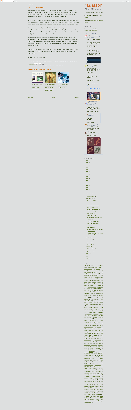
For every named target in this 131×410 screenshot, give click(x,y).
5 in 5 (90, 265)
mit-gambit (88, 346)
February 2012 (90, 249)
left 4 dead (97, 332)
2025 (87, 163)
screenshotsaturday (88, 379)
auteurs (100, 275)
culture (90, 292)
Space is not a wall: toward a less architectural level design (37, 86)
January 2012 (90, 251)
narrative (87, 350)
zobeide (89, 402)
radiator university (88, 373)
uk (94, 396)
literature (99, 338)
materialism (87, 345)
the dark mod (92, 389)
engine (94, 301)
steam (91, 384)
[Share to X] (38, 64)
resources (97, 375)
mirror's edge (100, 345)
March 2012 (90, 246)
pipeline (101, 360)
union (98, 396)
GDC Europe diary (91, 213)
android (99, 270)
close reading (93, 283)
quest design (87, 371)
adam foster (98, 267)
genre (95, 312)
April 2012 (90, 244)
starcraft (86, 384)
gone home (95, 314)
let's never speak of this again (48, 65)
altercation (86, 270)
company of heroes (92, 287)
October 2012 (90, 198)
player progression (97, 361)
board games (87, 279)
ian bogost (92, 320)
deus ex (94, 297)
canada (85, 282)
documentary (93, 299)
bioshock (96, 277)
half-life (94, 315)
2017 (87, 181)
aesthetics (98, 269)
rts (96, 378)
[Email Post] (43, 64)
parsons (94, 358)
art (96, 274)
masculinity (89, 343)
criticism (100, 290)
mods (99, 346)
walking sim (99, 399)
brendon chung (88, 280)
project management (93, 368)
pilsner (94, 360)
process (86, 366)
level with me (93, 335)
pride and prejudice (88, 365)
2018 (87, 178)
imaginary (86, 322)
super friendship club (89, 386)
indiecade (94, 325)
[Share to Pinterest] (40, 64)
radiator (98, 371)
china (99, 282)
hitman (96, 319)
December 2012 (91, 194)
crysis (85, 292)
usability (93, 397)
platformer (89, 361)
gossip (101, 314)
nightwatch (100, 352)
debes (95, 295)
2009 (87, 258)
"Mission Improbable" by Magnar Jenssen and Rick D (95, 234)
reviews (86, 376)
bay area (90, 277)
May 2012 (89, 242)
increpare (99, 324)
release (95, 373)
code (101, 283)
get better (88, 314)
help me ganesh (97, 317)
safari (100, 378)
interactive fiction (88, 327)
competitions (100, 287)
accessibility (90, 267)
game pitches (91, 309)
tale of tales (99, 386)
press (100, 363)
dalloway (97, 292)
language (88, 332)
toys (89, 394)
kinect (96, 330)
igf (101, 320)
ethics (90, 302)
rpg (91, 378)
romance (86, 378)
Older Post (76, 97)
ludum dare (98, 340)
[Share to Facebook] (39, 64)
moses (85, 348)
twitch (87, 396)
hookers (100, 319)
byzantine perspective (98, 280)
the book (86, 389)
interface (99, 327)
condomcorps (89, 288)
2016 (87, 183)
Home (53, 97)
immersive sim (88, 324)
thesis (100, 391)
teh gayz (92, 388)
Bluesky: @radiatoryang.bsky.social (90, 29)
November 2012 (91, 196)
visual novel (92, 399)
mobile (94, 346)
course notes (93, 290)
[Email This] (35, 64)
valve (98, 397)
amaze (93, 270)
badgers (85, 277)
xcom (85, 402)
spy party (100, 383)
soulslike (85, 383)
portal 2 (94, 363)
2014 (87, 187)
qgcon (89, 370)
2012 (87, 192)
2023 (87, 167)
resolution (89, 374)
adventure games (88, 269)
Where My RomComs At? (93, 205)
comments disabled (88, 285)
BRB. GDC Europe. (91, 215)
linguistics (93, 338)
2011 (87, 254)
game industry (93, 307)
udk (91, 396)
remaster (101, 373)
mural (91, 348)
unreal (88, 397)
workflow (98, 401)
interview (96, 328)
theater (87, 391)
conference (97, 288)
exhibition (93, 304)
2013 (87, 189)
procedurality (98, 365)
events (86, 304)
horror (85, 320)
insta (100, 325)
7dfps (95, 265)
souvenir (91, 383)
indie (85, 325)
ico (97, 320)
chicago (94, 282)
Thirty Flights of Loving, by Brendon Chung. (93, 210)
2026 (87, 160)
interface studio (87, 328)
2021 (87, 172)
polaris (87, 363)
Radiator (88, 15)
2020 (87, 174)
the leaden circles (100, 389)
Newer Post (30, 97)
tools (85, 394)
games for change (99, 309)
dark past (93, 293)
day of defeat (89, 295)
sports (95, 383)
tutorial (98, 394)
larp (92, 332)
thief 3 (90, 392)
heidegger (90, 317)
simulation (93, 381)
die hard (100, 297)
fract (98, 306)
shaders (100, 379)
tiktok (95, 392)
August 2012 (90, 203)
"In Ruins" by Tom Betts (93, 221)
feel (99, 304)
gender (90, 312)
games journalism (90, 310)
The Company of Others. (37, 7)
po (102, 361)
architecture (88, 274)
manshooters (100, 341)
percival (100, 358)
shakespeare (86, 381)
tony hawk (100, 392)
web (85, 401)
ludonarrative (87, 340)
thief (85, 392)
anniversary (87, 272)
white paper (90, 401)
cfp (90, 282)
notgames (101, 353)
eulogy (95, 302)
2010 (87, 256)
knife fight (101, 330)
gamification (99, 310)
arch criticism (96, 272)
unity (101, 396)
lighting (95, 337)
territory (100, 387)
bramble (100, 279)
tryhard (93, 394)
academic (100, 266)
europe (100, 302)
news (91, 351)
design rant (34, 65)
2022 (87, 169)
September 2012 (91, 201)
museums (98, 348)
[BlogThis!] (36, 64)
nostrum (95, 353)
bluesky (100, 277)
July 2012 (89, 237)
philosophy (86, 360)
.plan (85, 266)
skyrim (100, 381)
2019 (87, 176)
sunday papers (99, 384)
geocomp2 (101, 312)
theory (61, 65)
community (100, 285)
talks (85, 388)
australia (94, 275)
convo (85, 290)
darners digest (100, 293)
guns (85, 315)
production (95, 366)
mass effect (98, 343)
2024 (87, 165)
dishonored (86, 299)
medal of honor (94, 345)
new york (95, 350)
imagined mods (96, 322)
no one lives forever (88, 353)
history (90, 319)
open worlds (94, 357)
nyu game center (90, 355)
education (87, 301)
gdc (85, 312)
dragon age (100, 299)
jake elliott (91, 330)
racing (93, 371)
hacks (89, 315)
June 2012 (89, 240)
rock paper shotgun (96, 376)
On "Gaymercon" (91, 227)
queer (99, 370)
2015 (87, 185)
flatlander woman (90, 306)
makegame (86, 341)
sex (95, 379)
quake (93, 370)
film (102, 304)
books (94, 279)
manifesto (93, 341)
